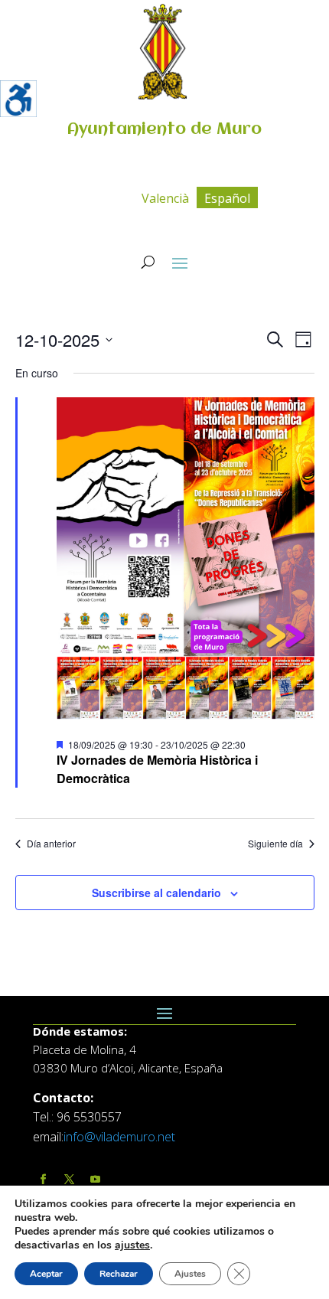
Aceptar (46, 1274)
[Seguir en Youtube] (95, 1180)
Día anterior (51, 843)
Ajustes (190, 1274)
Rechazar (118, 1274)
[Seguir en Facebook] (43, 1180)
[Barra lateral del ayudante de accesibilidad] (18, 98)
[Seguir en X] (69, 1180)
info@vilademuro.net (119, 1136)
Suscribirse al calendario (156, 892)
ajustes (132, 1245)
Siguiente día (275, 843)
